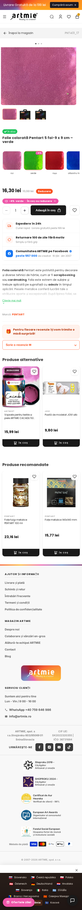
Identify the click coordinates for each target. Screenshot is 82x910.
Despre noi (12, 629)
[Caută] (51, 16)
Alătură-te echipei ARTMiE (23, 643)
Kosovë (52, 903)
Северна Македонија (58, 896)
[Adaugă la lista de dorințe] (34, 371)
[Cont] (60, 16)
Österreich (18, 884)
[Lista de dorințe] (69, 17)
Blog (8, 656)
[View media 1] (9, 114)
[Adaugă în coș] (20, 443)
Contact (10, 649)
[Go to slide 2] (38, 43)
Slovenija (24, 890)
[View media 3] (40, 114)
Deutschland (41, 884)
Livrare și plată (14, 582)
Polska (66, 877)
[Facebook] (39, 747)
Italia (42, 890)
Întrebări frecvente (17, 596)
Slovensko (17, 877)
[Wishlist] (75, 210)
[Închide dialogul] (76, 870)
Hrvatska (65, 884)
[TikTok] (69, 747)
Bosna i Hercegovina (23, 896)
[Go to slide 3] (41, 43)
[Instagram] (49, 747)
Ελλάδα (59, 890)
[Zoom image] (38, 84)
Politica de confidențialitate (23, 609)
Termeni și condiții (17, 602)
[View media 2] (25, 114)
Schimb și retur (15, 589)
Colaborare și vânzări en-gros (25, 636)
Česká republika (43, 877)
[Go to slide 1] (35, 43)
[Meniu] (4, 16)
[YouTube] (59, 747)
